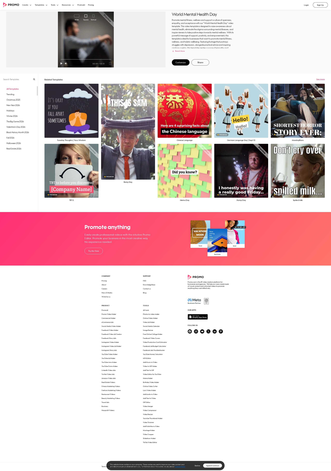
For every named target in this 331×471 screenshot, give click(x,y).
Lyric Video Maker (149, 390)
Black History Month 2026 (17, 132)
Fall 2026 (10, 137)
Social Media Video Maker (111, 326)
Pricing (91, 5)
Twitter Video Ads (108, 374)
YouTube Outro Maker (110, 366)
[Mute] (66, 63)
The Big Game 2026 (15, 121)
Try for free (93, 251)
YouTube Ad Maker (108, 358)
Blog (144, 293)
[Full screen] (110, 63)
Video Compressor (149, 410)
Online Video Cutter (150, 386)
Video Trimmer (148, 422)
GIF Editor (146, 402)
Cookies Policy (180, 467)
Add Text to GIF (148, 370)
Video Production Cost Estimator (155, 342)
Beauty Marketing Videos (111, 398)
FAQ (144, 281)
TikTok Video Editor (150, 442)
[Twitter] (208, 331)
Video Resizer (148, 414)
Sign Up (320, 5)
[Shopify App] (208, 317)
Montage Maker (149, 430)
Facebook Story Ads (109, 338)
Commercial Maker (108, 318)
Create (25, 5)
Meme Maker (148, 378)
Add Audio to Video (150, 394)
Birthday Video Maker (151, 382)
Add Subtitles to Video (151, 426)
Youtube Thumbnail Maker (153, 418)
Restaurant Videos (108, 394)
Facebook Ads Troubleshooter (154, 350)
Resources (66, 5)
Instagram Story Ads (109, 350)
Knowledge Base (149, 285)
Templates (39, 5)
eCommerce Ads (108, 322)
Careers (104, 289)
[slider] (60, 59)
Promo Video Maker (109, 314)
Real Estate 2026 (13, 148)
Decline (197, 466)
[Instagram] (206, 301)
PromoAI (81, 5)
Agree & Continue (212, 466)
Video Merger (148, 406)
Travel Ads (105, 402)
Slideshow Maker (149, 438)
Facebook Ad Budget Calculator (154, 346)
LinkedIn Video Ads (109, 370)
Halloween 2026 (13, 143)
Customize (181, 62)
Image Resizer (148, 330)
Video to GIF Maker (150, 366)
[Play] (61, 63)
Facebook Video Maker (110, 330)
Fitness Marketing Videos (111, 386)
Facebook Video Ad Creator (112, 334)
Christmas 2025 (13, 99)
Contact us (147, 289)
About (104, 285)
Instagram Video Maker (110, 342)
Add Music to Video (150, 362)
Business (105, 406)
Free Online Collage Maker (152, 334)
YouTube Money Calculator (153, 354)
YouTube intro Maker (109, 362)
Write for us (106, 297)
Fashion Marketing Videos (111, 390)
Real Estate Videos (108, 382)
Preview (71, 108)
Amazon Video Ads (109, 378)
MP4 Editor (147, 358)
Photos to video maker (151, 314)
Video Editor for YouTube (152, 374)
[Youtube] (202, 331)
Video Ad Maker (149, 322)
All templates (12, 89)
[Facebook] (194, 301)
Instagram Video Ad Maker (111, 346)
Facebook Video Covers (151, 338)
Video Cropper (148, 434)
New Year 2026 (13, 105)
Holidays (10, 110)
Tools (53, 5)
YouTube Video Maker (110, 354)
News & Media (107, 293)
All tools (146, 310)
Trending (10, 94)
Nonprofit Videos (108, 410)
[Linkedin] (215, 331)
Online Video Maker (150, 318)
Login (306, 5)
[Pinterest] (221, 331)
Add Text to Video (149, 398)
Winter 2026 (12, 116)
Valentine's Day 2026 (15, 127)
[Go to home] (12, 5)
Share (200, 62)
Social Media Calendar (151, 326)
